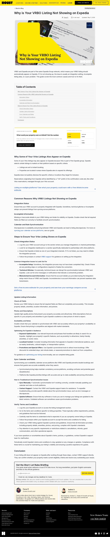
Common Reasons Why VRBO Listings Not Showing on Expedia (35, 94)
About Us (26, 514)
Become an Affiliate (28, 521)
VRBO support (46, 257)
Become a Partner (6, 520)
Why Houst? (27, 513)
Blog (69, 513)
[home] (8, 2)
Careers (26, 518)
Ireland (47, 516)
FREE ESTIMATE (83, 2)
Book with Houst (6, 525)
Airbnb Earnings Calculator (74, 518)
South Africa (49, 518)
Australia (48, 513)
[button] (19, 3)
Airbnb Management (7, 513)
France (47, 514)
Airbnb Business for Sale (8, 521)
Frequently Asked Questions (75, 520)
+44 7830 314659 (100, 2)
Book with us (54, 3)
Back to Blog (19, 8)
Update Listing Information (26, 111)
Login (70, 3)
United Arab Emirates (51, 520)
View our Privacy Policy (34, 533)
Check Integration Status (26, 108)
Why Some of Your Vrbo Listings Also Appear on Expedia (34, 91)
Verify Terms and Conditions (27, 117)
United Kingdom (50, 521)
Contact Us (26, 523)
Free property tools (73, 514)
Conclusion (21, 120)
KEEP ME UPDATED (87, 473)
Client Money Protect (7, 523)
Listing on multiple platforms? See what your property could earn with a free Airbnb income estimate (55, 189)
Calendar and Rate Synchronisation (29, 103)
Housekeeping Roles (29, 520)
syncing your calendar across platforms (28, 230)
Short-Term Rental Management (6, 517)
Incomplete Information (25, 100)
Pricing (63, 3)
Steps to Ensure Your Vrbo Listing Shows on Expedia (33, 106)
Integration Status (24, 97)
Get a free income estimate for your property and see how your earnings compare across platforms (55, 289)
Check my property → (25, 145)
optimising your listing (34, 355)
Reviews (26, 516)
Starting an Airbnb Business (75, 516)
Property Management (7, 514)
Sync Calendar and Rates (26, 114)
